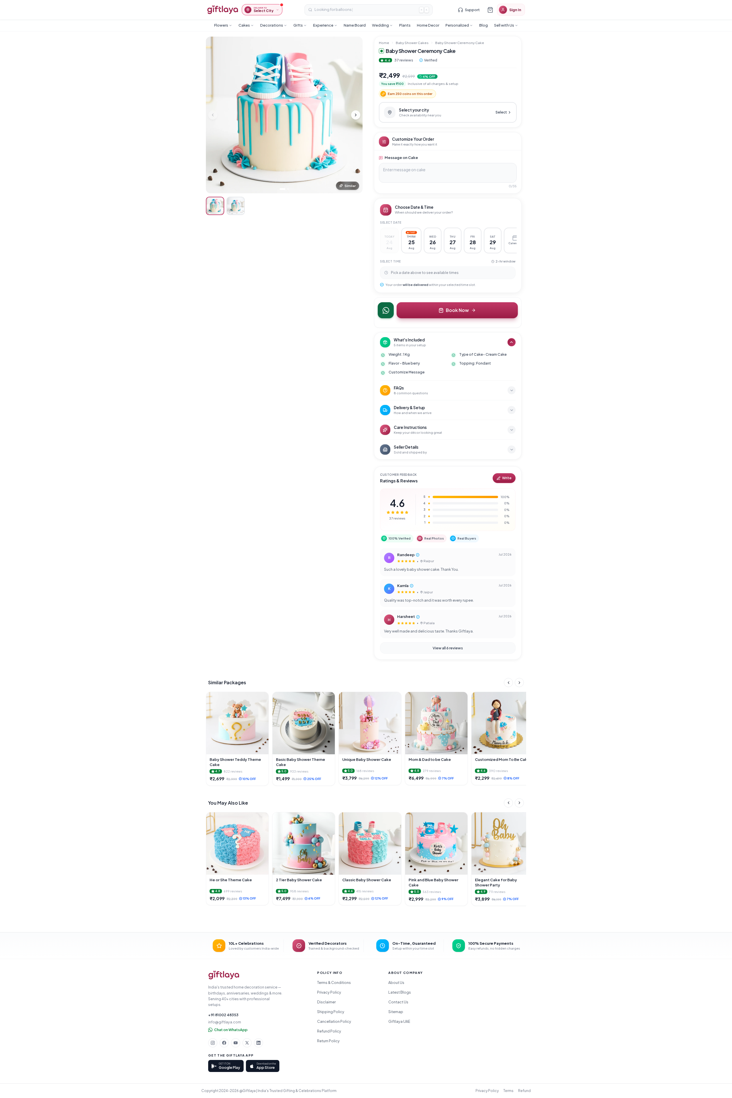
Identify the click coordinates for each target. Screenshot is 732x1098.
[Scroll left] (508, 682)
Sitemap (395, 1011)
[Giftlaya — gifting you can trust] (222, 9)
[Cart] (490, 9)
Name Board (355, 25)
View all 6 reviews (448, 648)
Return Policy (328, 1041)
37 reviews (403, 60)
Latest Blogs (399, 992)
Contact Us (398, 1002)
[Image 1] (282, 189)
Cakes (244, 25)
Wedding (380, 25)
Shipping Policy (330, 1011)
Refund (524, 1091)
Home (384, 43)
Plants (405, 25)
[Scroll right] (519, 682)
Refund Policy (329, 1031)
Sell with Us (504, 25)
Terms (508, 1091)
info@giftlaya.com (224, 1022)
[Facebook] (224, 1042)
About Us (396, 982)
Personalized (457, 25)
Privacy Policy (329, 992)
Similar (350, 186)
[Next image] (355, 115)
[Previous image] (212, 115)
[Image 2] (288, 189)
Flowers (221, 25)
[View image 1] (215, 206)
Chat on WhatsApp (231, 1029)
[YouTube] (235, 1042)
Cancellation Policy (334, 1021)
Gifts (298, 25)
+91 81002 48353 (223, 1015)
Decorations (271, 25)
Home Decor (428, 25)
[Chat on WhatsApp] (386, 310)
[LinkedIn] (258, 1042)
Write (507, 478)
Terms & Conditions (334, 982)
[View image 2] (235, 206)
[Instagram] (212, 1042)
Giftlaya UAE (399, 1021)
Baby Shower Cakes (412, 43)
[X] (247, 1042)
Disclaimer (326, 1002)
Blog (483, 25)
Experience (323, 25)
